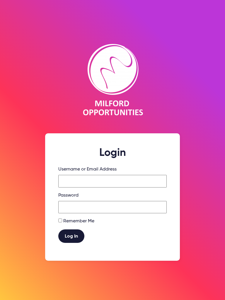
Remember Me (78, 221)
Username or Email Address (87, 169)
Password (68, 195)
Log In (71, 236)
